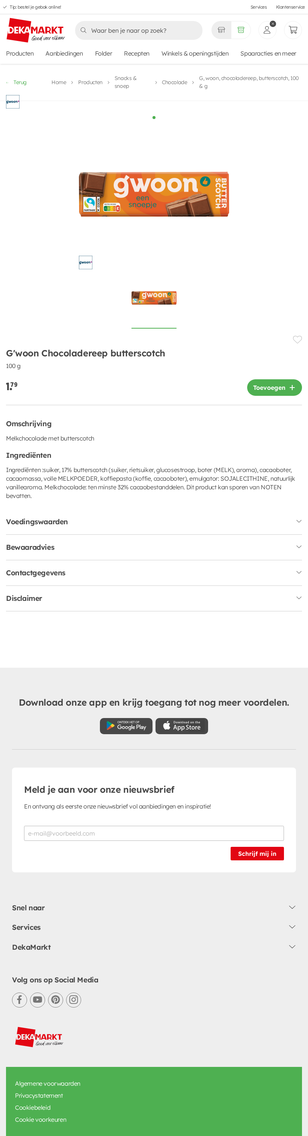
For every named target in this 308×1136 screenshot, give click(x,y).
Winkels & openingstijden (195, 53)
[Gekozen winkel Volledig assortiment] (221, 30)
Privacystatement (39, 1095)
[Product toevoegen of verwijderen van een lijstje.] (297, 340)
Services (259, 7)
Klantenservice (290, 7)
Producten (19, 53)
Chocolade (174, 82)
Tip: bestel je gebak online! (35, 7)
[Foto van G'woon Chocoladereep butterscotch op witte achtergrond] (154, 302)
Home (58, 82)
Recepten (136, 53)
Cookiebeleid (32, 1107)
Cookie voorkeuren (40, 1119)
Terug (20, 82)
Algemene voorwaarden (47, 1083)
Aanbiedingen (64, 53)
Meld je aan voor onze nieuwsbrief (99, 789)
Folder (103, 53)
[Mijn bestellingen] (293, 30)
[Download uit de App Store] (182, 726)
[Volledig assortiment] (241, 30)
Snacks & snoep (126, 82)
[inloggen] (267, 30)
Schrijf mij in (257, 853)
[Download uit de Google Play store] (126, 726)
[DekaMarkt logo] (36, 30)
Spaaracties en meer (268, 53)
